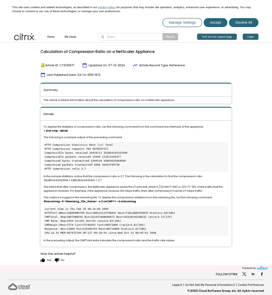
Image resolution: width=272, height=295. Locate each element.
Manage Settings (182, 22)
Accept (215, 22)
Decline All (243, 22)
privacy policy (106, 7)
